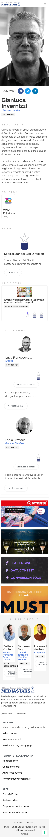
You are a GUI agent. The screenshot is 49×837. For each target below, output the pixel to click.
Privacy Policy (7, 713)
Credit (24, 833)
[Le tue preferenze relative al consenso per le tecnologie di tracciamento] (44, 832)
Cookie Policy (21, 713)
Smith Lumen (8, 114)
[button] (45, 3)
